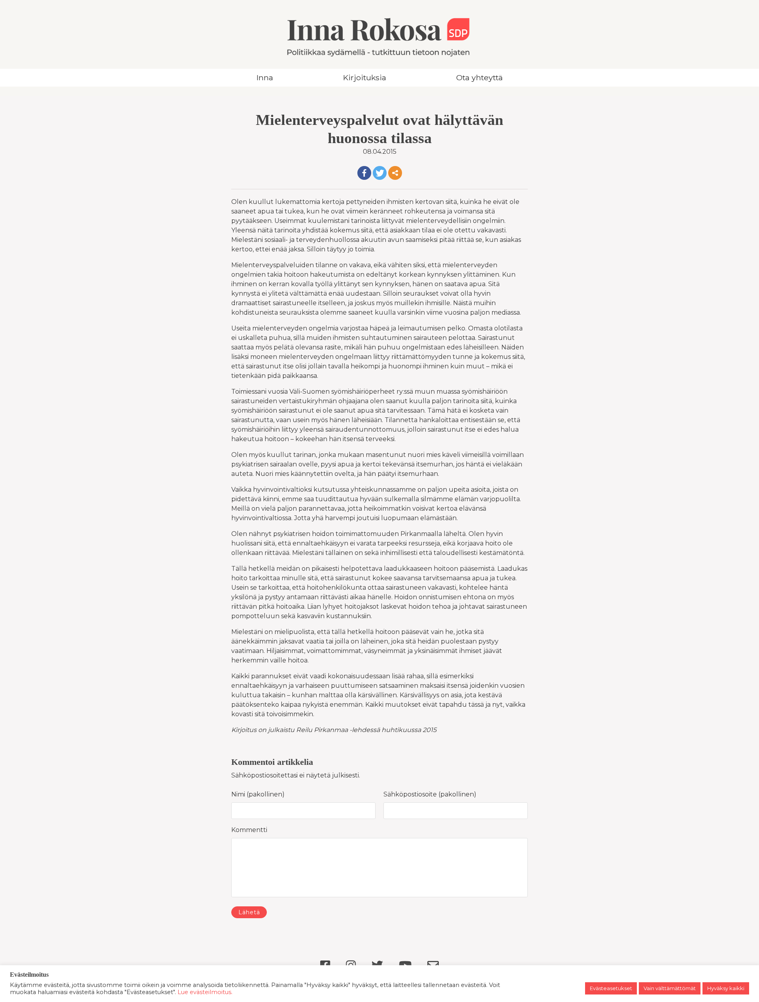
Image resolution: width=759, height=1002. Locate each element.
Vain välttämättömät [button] (670, 988)
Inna (265, 77)
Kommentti (249, 830)
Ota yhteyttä (479, 77)
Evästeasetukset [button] (611, 988)
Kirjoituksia (364, 77)
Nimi (240, 794)
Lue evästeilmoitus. (204, 992)
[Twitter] (380, 173)
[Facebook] (364, 173)
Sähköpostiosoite (412, 794)
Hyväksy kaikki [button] (725, 988)
